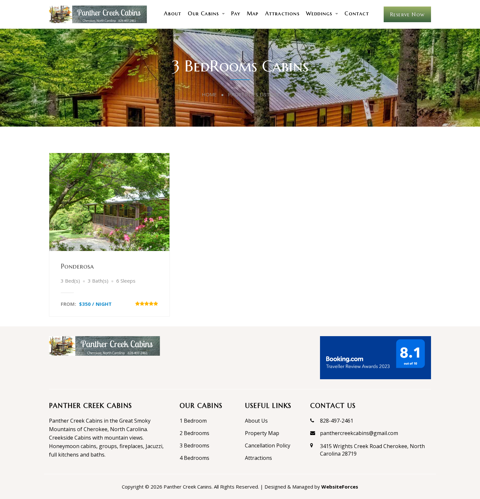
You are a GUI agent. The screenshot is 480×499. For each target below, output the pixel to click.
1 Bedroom (193, 420)
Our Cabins (203, 13)
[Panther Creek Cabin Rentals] (98, 14)
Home (209, 94)
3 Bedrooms (194, 445)
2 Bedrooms (194, 433)
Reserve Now (407, 14)
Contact (356, 13)
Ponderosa (77, 266)
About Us (256, 420)
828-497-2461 (336, 420)
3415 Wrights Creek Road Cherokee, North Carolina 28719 (372, 450)
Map (253, 13)
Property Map (262, 433)
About (172, 13)
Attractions (282, 13)
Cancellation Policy (267, 445)
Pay (235, 13)
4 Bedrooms (194, 457)
